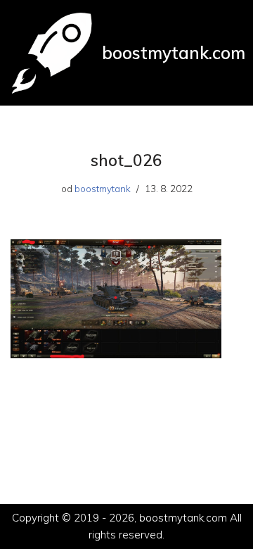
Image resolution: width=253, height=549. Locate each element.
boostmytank (102, 188)
